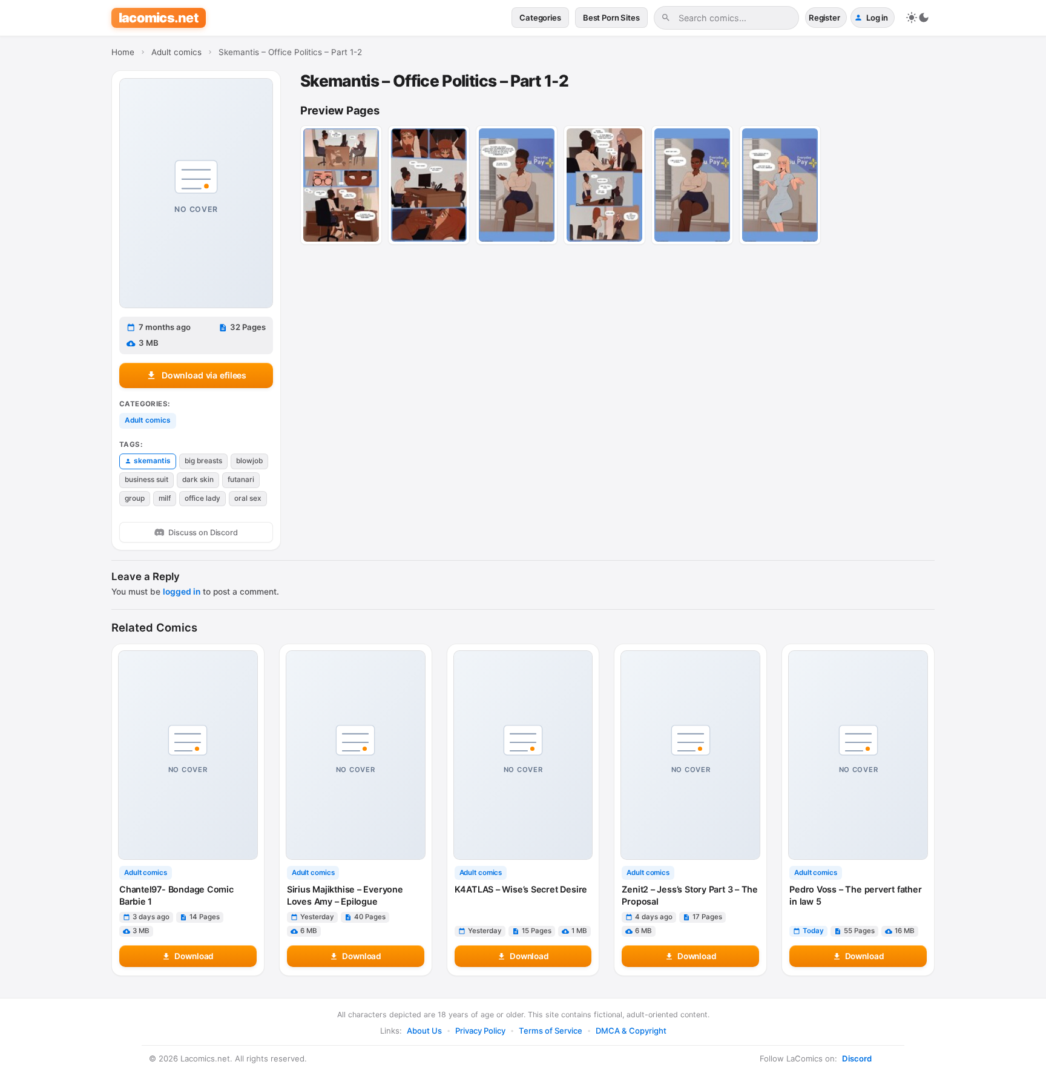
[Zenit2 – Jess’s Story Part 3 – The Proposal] (690, 755)
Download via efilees (204, 375)
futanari (241, 479)
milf (165, 498)
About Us (424, 1030)
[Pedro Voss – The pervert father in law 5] (858, 755)
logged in (181, 591)
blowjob (249, 461)
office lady (202, 498)
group (135, 498)
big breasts (203, 461)
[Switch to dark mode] (918, 17)
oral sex (248, 498)
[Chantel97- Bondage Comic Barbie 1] (188, 755)
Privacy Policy (480, 1030)
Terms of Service (550, 1030)
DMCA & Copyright (631, 1030)
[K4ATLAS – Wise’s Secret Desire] (523, 755)
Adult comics (148, 420)
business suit (146, 479)
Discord (857, 1058)
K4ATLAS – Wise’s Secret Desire (521, 889)
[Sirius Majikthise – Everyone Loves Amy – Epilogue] (356, 755)
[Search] (666, 17)
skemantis (152, 461)
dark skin (198, 479)
